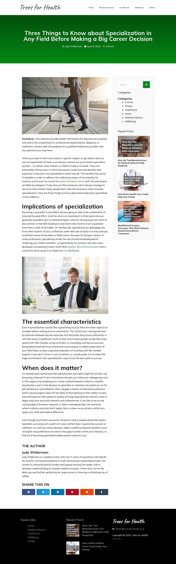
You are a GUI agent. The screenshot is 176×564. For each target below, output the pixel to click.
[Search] (146, 84)
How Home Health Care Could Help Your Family (133, 195)
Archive (129, 102)
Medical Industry (106, 7)
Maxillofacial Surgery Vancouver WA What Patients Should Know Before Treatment (133, 229)
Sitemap (116, 538)
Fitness (152, 7)
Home (91, 7)
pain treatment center (72, 181)
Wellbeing (139, 7)
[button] (28, 492)
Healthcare (124, 7)
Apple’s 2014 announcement (83, 246)
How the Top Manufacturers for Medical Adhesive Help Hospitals (132, 163)
